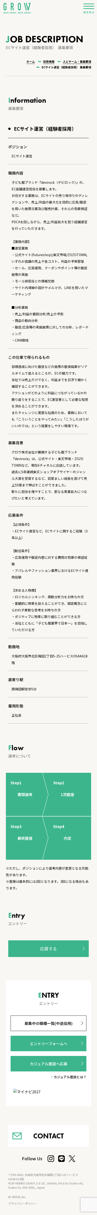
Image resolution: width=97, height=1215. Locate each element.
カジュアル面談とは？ (70, 1076)
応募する (48, 948)
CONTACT (48, 1136)
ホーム (30, 61)
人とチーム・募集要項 (77, 61)
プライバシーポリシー (22, 1203)
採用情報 (48, 61)
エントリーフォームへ (48, 1043)
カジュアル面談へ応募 (48, 1064)
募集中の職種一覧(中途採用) (48, 1023)
